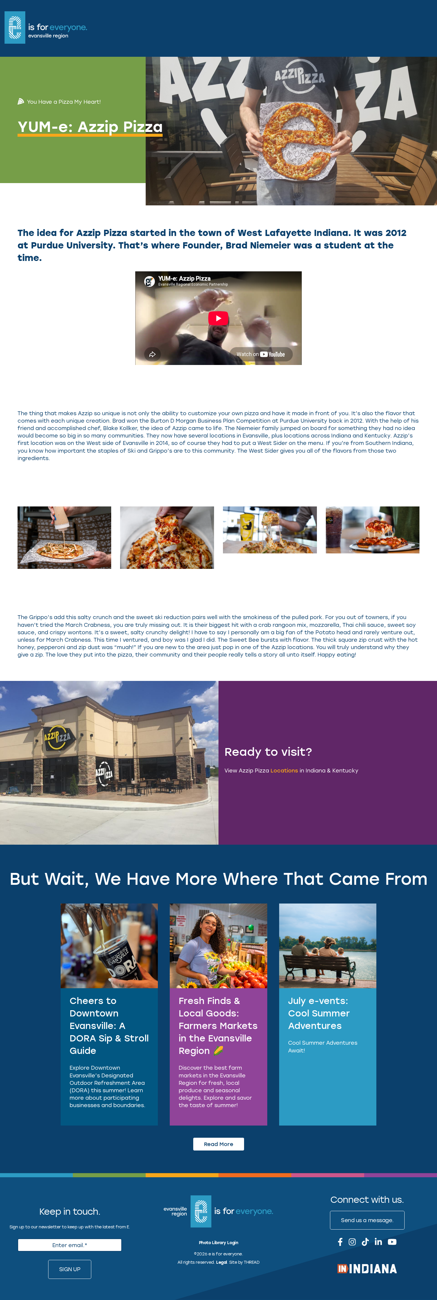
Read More (218, 1144)
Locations (284, 770)
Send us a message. (367, 1220)
